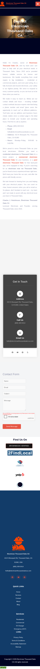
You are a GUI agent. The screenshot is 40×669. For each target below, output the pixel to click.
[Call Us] (20, 315)
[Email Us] (20, 333)
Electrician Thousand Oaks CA (16, 3)
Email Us (20, 338)
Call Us (20, 320)
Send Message (11, 426)
